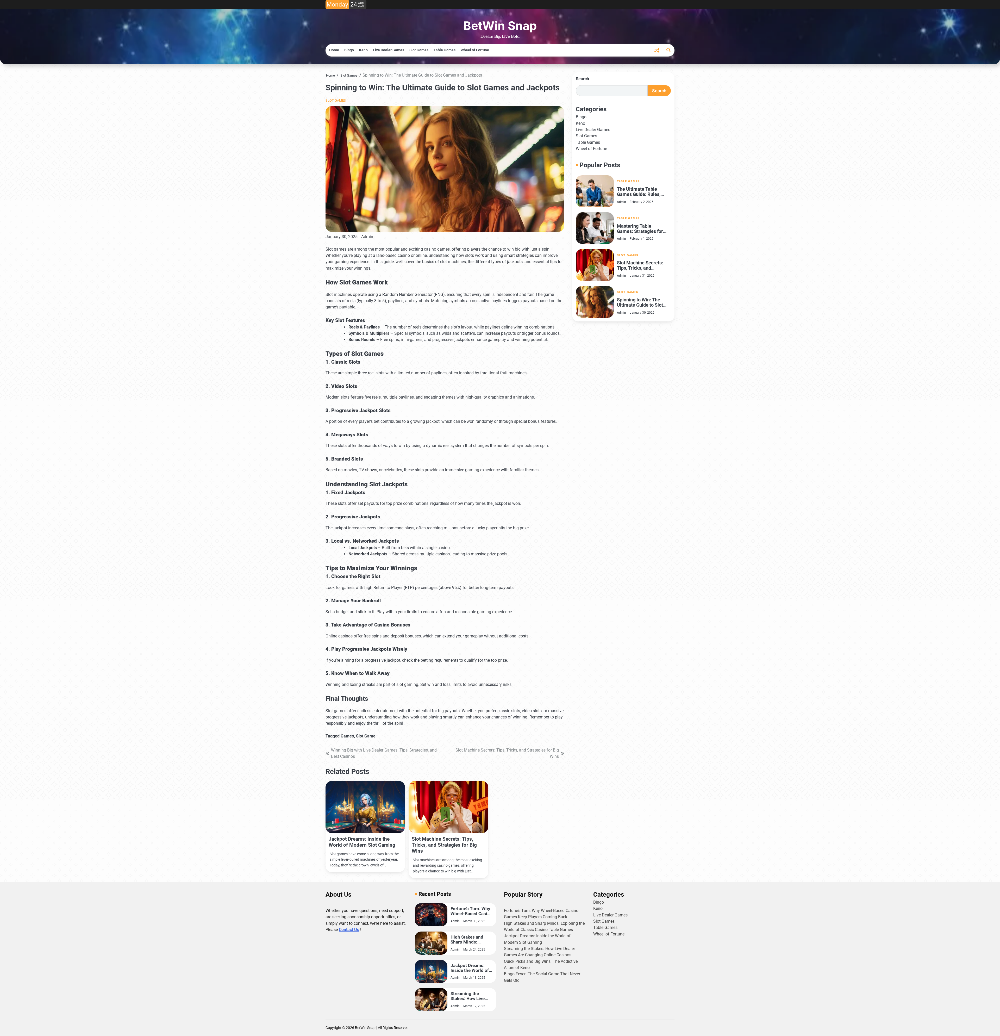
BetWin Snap (500, 25)
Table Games (444, 50)
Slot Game (366, 736)
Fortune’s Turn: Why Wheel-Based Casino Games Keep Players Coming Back (471, 911)
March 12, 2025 (474, 1006)
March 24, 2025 (474, 949)
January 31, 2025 (642, 275)
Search (582, 78)
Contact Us (349, 929)
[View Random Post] (656, 50)
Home (334, 50)
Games (347, 736)
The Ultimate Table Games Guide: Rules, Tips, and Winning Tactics (638, 192)
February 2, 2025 (641, 201)
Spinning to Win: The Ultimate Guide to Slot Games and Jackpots (640, 302)
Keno (363, 50)
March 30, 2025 (474, 921)
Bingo (349, 50)
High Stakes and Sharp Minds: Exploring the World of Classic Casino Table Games (471, 940)
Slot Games (418, 50)
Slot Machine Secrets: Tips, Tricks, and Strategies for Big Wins (444, 845)
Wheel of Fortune (475, 50)
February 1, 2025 (641, 238)
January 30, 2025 (642, 312)
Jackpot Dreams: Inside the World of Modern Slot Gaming (362, 842)
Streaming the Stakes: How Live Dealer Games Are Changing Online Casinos (468, 996)
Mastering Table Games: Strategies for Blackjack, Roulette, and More (642, 228)
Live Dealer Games (388, 50)
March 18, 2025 (474, 977)
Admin (367, 236)
